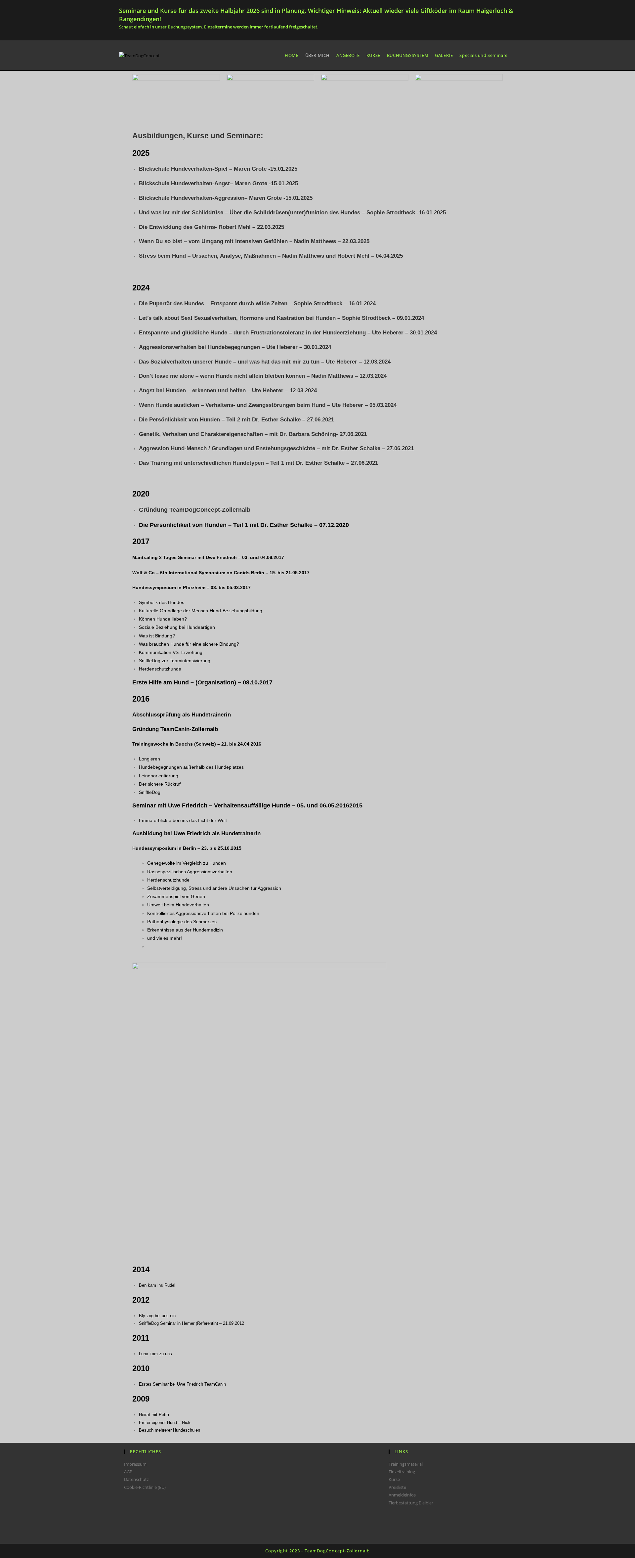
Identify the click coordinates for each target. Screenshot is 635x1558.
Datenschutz (136, 1479)
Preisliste (397, 1487)
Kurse (394, 1479)
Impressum (135, 1464)
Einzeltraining (402, 1472)
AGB (128, 1472)
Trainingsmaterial (406, 1464)
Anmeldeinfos (402, 1495)
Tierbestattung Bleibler (411, 1503)
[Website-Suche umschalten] (516, 55)
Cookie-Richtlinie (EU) (145, 1487)
